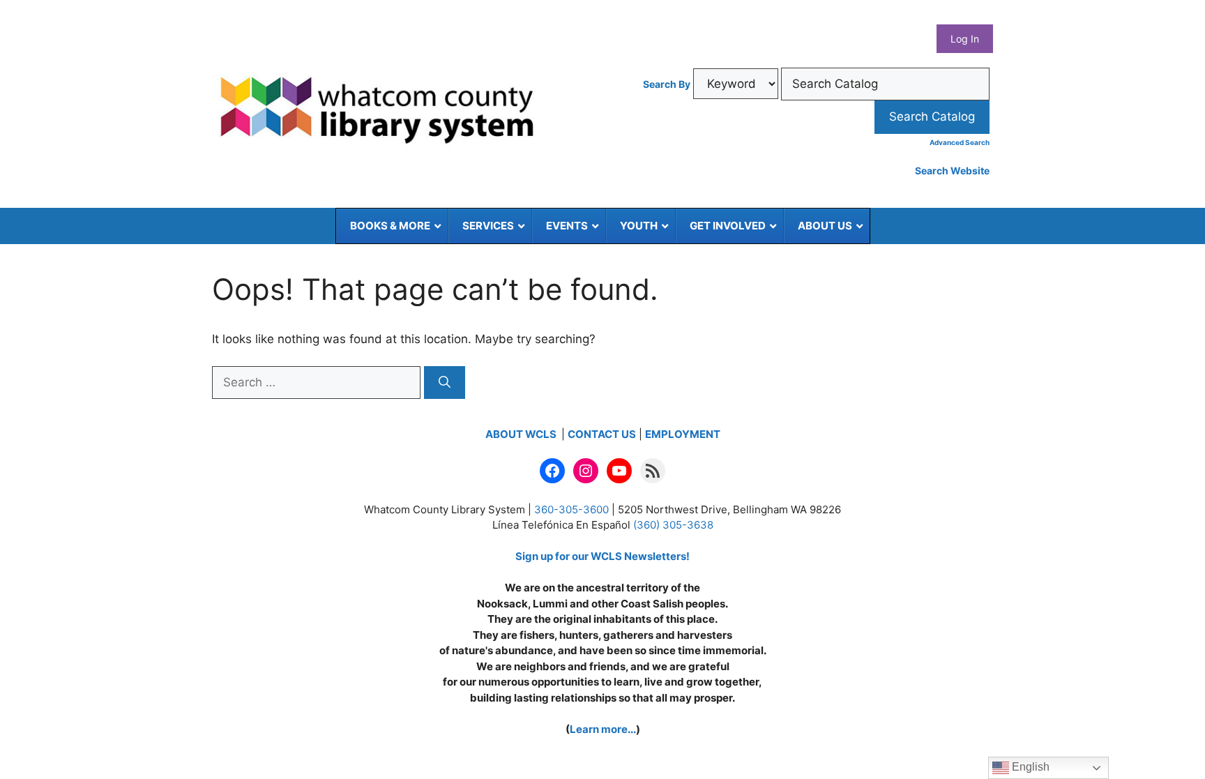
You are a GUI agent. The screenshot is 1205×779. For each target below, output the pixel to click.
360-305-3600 (571, 509)
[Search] (444, 383)
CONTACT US (602, 434)
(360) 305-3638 (673, 524)
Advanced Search (960, 142)
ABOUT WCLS (522, 434)
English (1029, 767)
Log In (964, 39)
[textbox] (885, 84)
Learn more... (603, 729)
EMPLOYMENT (682, 434)
